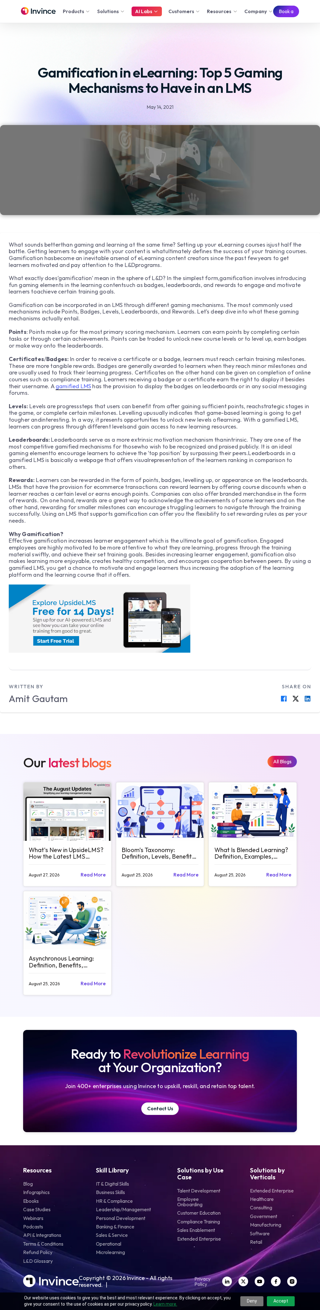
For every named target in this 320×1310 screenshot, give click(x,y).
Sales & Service (112, 1235)
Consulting (261, 1208)
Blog (28, 1184)
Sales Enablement (196, 1230)
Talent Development (198, 1191)
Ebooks (31, 1201)
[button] (77, 11)
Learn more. (165, 1304)
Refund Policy (37, 1252)
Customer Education (199, 1213)
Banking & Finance (115, 1227)
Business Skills (110, 1192)
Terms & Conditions (43, 1244)
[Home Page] (38, 11)
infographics (36, 1192)
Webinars (33, 1218)
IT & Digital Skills (112, 1184)
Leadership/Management (123, 1209)
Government (263, 1216)
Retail (256, 1242)
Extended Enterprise (199, 1239)
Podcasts (33, 1227)
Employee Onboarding (189, 1201)
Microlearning (110, 1252)
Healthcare (262, 1199)
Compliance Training (198, 1222)
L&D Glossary (38, 1261)
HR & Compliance (114, 1201)
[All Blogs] (282, 762)
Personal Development (120, 1218)
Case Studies (37, 1209)
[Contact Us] (160, 1109)
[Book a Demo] (286, 12)
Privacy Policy (202, 1281)
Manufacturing (265, 1225)
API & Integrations (42, 1235)
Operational (108, 1244)
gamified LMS (73, 386)
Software (260, 1234)
